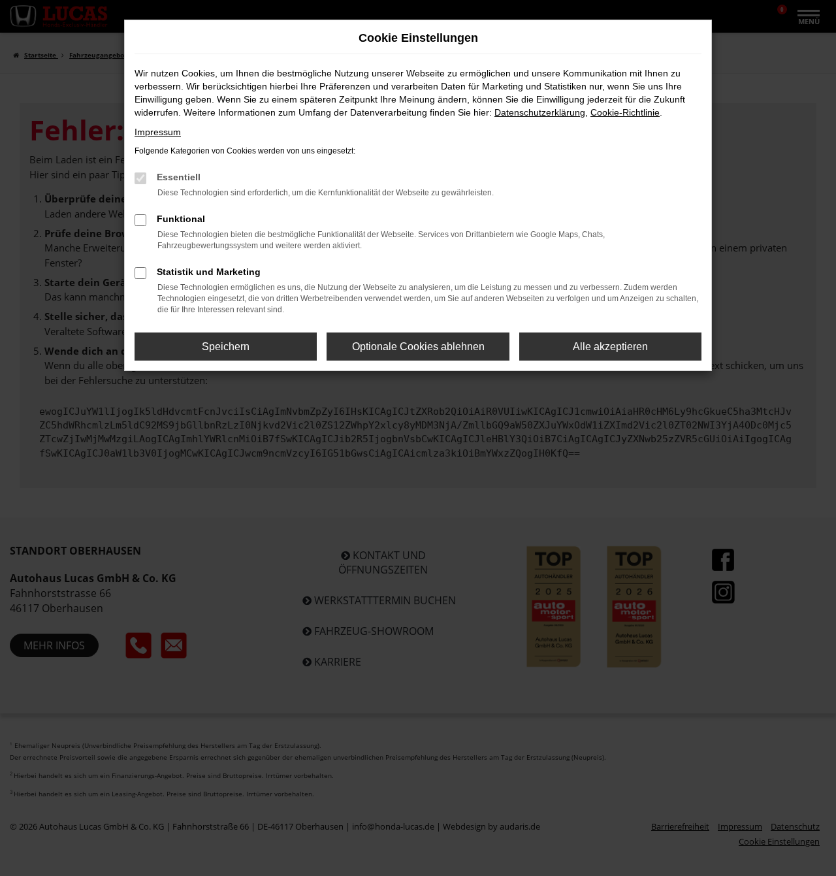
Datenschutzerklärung (539, 112)
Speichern (225, 346)
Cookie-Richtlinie (625, 112)
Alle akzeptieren (610, 346)
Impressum (158, 132)
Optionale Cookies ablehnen (418, 346)
